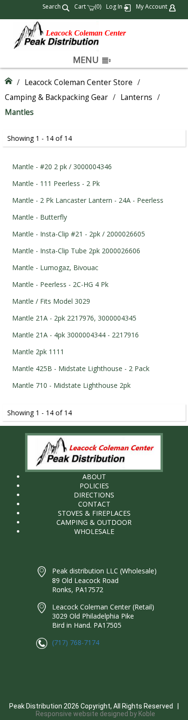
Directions (94, 494)
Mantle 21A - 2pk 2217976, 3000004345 (74, 318)
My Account (152, 6)
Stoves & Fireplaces (94, 513)
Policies (94, 485)
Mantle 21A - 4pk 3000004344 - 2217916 (75, 334)
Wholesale (94, 531)
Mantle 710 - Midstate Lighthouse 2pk (71, 385)
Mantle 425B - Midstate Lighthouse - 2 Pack (80, 368)
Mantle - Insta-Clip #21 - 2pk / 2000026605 (78, 233)
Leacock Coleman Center (86, 33)
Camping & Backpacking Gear (56, 97)
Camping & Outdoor (94, 522)
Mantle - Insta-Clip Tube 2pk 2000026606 (76, 250)
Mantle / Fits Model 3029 (51, 301)
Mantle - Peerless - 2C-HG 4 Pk (60, 284)
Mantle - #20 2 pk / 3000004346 (62, 166)
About (94, 476)
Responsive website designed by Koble (95, 714)
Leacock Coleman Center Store (79, 82)
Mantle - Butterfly (39, 217)
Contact (94, 504)
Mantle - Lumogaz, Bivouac (55, 267)
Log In (115, 6)
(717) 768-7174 (75, 642)
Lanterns (136, 97)
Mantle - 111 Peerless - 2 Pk (56, 183)
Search (52, 6)
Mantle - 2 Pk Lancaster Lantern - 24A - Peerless (87, 200)
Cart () (87, 6)
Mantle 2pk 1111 (38, 351)
